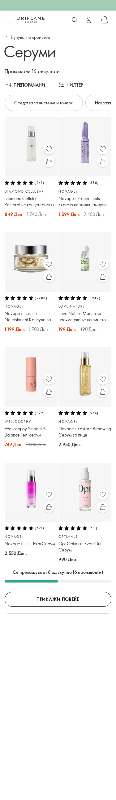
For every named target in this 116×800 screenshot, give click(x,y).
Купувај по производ (30, 37)
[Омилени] (48, 148)
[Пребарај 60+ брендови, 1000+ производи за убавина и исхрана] (74, 20)
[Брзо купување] (48, 161)
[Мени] (8, 20)
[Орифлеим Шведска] (30, 19)
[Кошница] (104, 19)
